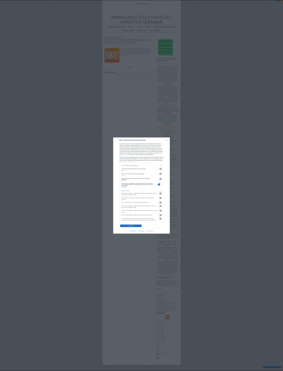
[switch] (160, 169)
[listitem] (141, 165)
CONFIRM (131, 225)
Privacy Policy (150, 231)
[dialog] (141, 185)
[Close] (167, 140)
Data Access (141, 231)
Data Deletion (133, 231)
